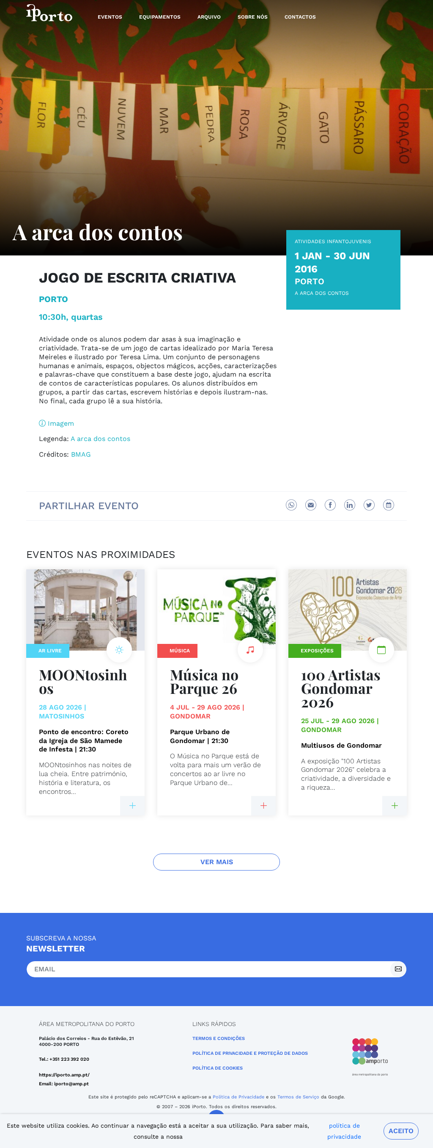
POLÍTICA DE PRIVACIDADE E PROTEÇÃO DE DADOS (250, 1053)
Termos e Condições (218, 1038)
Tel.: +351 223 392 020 (64, 1059)
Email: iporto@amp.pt (64, 1084)
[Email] (310, 504)
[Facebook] (330, 504)
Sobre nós (253, 17)
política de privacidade (344, 1131)
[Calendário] (388, 504)
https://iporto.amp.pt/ (64, 1075)
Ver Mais (216, 862)
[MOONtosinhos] (132, 805)
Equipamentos (160, 17)
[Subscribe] (398, 969)
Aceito (401, 1131)
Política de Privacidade (238, 1097)
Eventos (110, 17)
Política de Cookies (217, 1068)
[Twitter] (369, 504)
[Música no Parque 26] (263, 805)
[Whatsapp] (291, 504)
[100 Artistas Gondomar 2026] (394, 805)
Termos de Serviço (298, 1097)
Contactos (300, 17)
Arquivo (209, 17)
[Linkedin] (349, 504)
